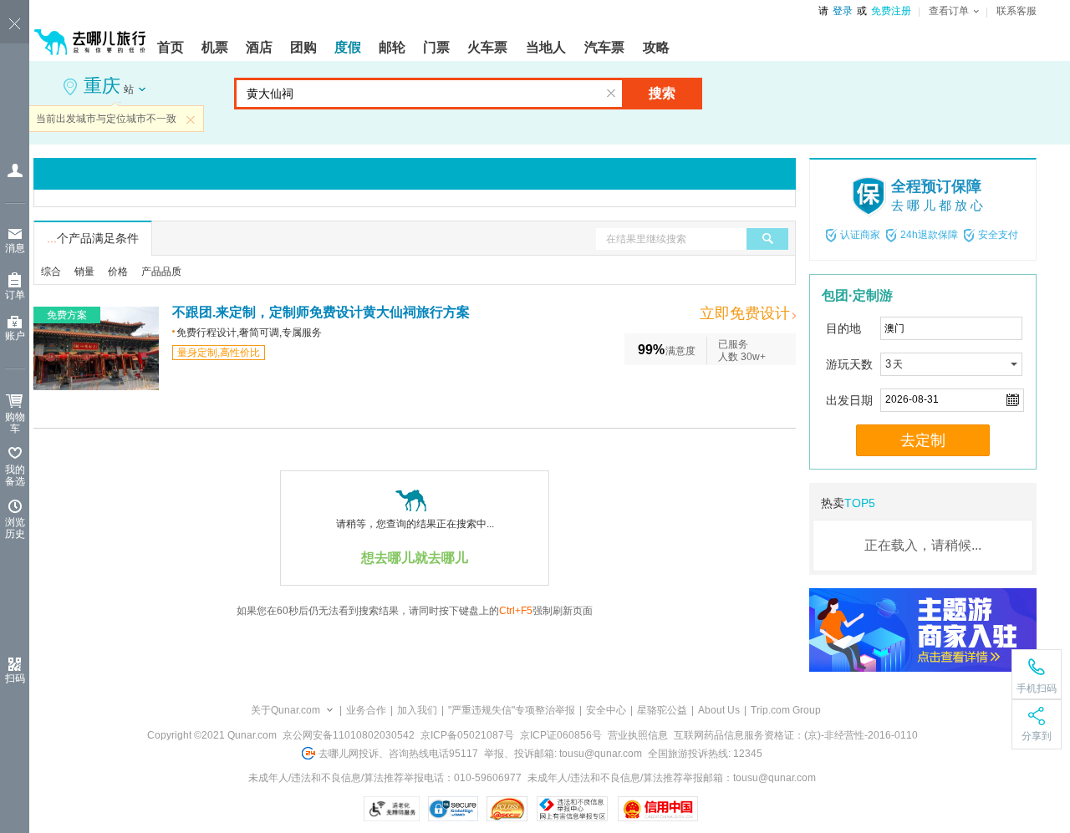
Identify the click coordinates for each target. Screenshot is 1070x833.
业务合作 (366, 710)
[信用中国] (657, 808)
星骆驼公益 (662, 710)
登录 (843, 11)
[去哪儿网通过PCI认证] (507, 808)
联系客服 (1016, 11)
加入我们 (417, 710)
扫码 (15, 678)
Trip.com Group (786, 710)
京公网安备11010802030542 (349, 735)
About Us (719, 710)
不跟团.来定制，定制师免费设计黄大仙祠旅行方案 (321, 312)
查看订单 (949, 11)
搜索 (662, 93)
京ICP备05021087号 (467, 735)
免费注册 (891, 11)
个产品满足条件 (93, 238)
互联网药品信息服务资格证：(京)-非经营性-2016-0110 (796, 735)
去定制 (922, 440)
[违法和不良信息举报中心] (572, 808)
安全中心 (606, 710)
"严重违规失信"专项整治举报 (511, 710)
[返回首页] (90, 35)
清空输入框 (611, 93)
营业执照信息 (638, 735)
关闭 (190, 119)
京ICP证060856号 (561, 735)
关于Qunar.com (285, 710)
